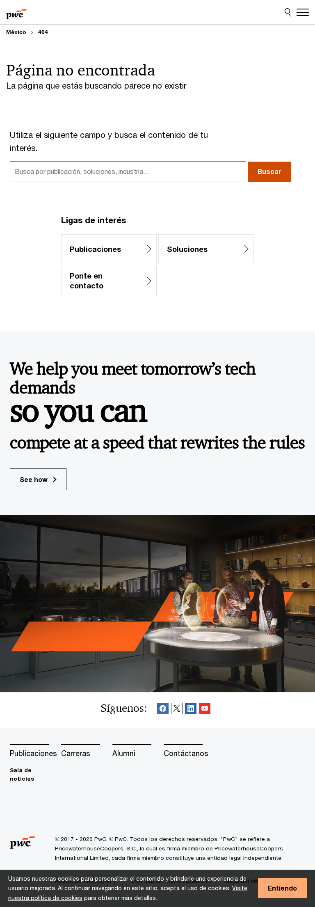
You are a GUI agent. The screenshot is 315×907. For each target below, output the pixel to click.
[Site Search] (288, 12)
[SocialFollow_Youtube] (204, 710)
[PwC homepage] (16, 12)
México (16, 32)
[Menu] (303, 12)
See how (34, 479)
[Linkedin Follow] (190, 710)
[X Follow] (177, 710)
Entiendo (282, 888)
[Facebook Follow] (163, 710)
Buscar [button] (269, 171)
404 (43, 32)
